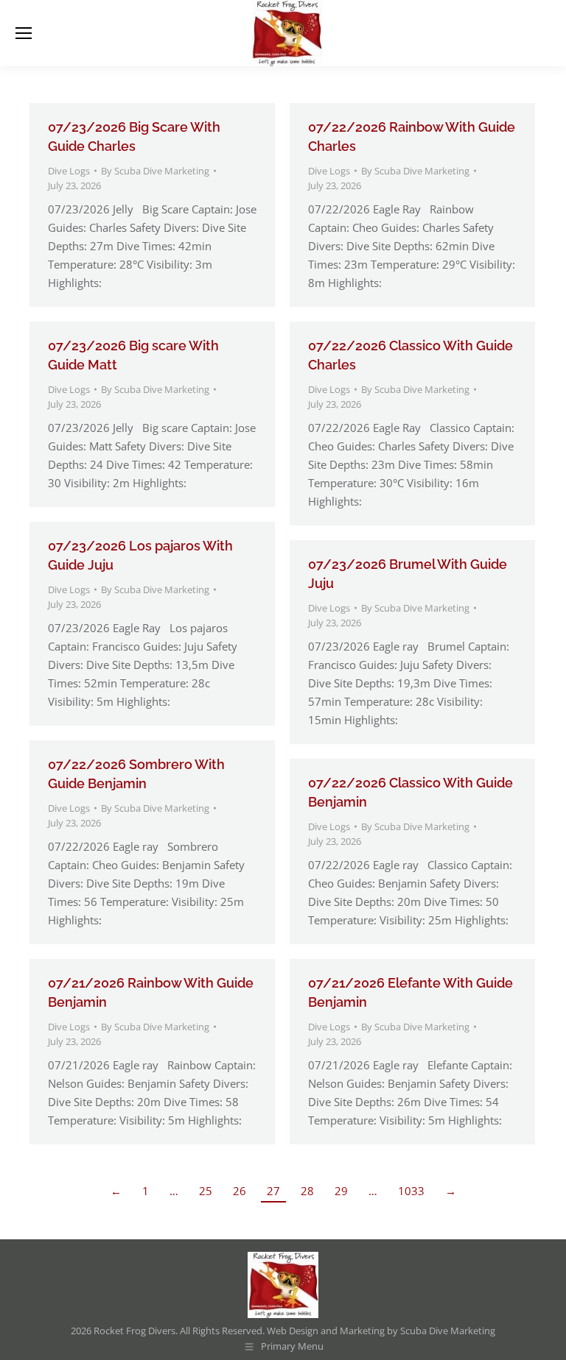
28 (307, 1190)
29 (341, 1190)
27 (273, 1190)
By (155, 170)
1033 (411, 1190)
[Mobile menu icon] (23, 33)
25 (205, 1190)
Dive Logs (69, 170)
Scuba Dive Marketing (447, 1330)
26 (239, 1190)
